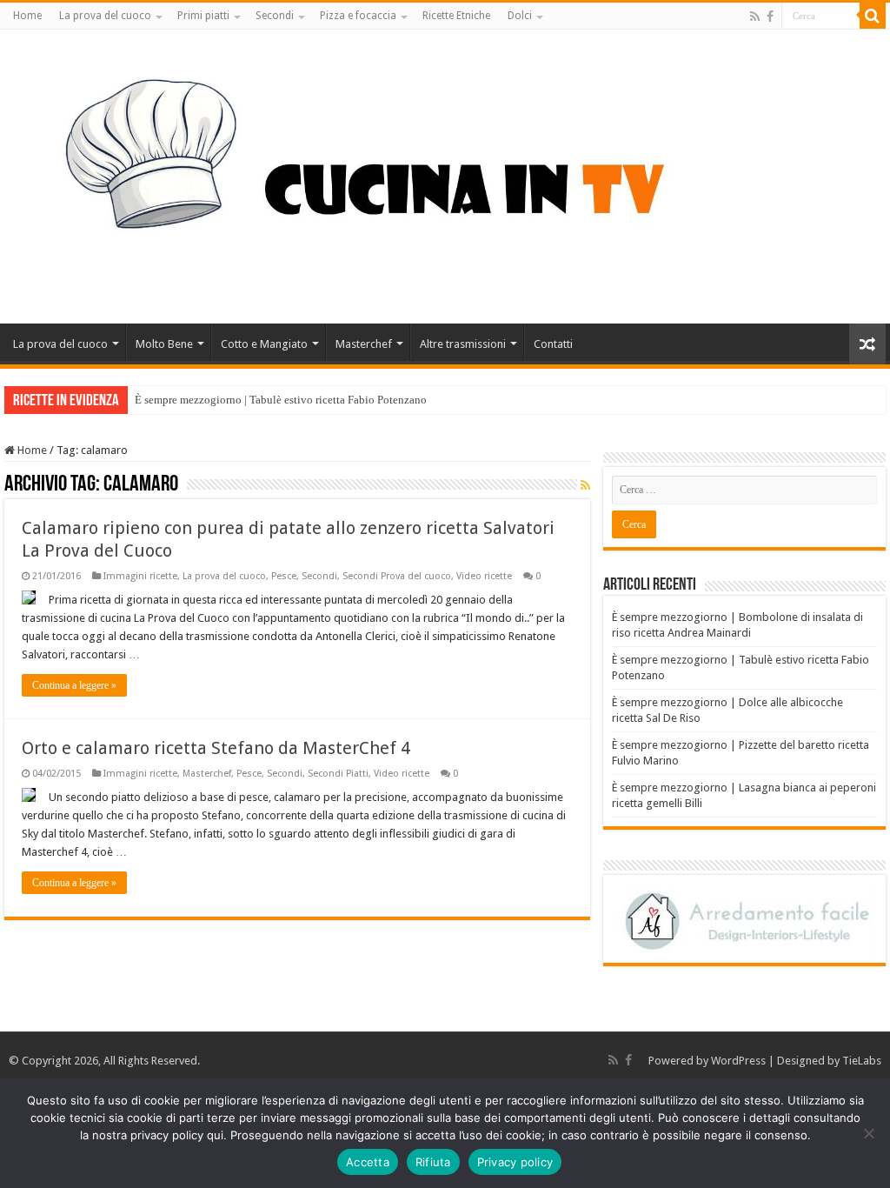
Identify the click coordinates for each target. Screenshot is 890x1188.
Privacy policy (515, 1162)
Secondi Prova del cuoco (396, 576)
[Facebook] (770, 16)
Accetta (367, 1162)
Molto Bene (164, 343)
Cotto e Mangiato (264, 343)
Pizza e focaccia (358, 16)
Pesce (283, 576)
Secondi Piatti (338, 773)
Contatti (553, 343)
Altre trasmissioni (463, 343)
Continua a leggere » (74, 685)
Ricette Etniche (456, 16)
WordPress (738, 1060)
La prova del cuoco (105, 16)
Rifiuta (433, 1162)
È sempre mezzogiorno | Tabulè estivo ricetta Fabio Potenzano (281, 399)
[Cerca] (873, 16)
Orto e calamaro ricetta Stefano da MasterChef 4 (216, 747)
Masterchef (363, 343)
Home (27, 16)
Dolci (520, 16)
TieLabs (861, 1060)
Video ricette (484, 576)
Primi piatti (203, 16)
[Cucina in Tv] (445, 173)
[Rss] (754, 16)
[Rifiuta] (868, 1133)
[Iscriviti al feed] (585, 485)
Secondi (275, 16)
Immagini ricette (140, 576)
